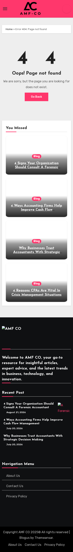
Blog (36, 156)
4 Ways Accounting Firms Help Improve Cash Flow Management (36, 210)
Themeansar (44, 538)
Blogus (24, 538)
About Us (13, 476)
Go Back (36, 96)
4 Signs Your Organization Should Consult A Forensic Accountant (36, 167)
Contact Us (14, 486)
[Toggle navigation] (5, 8)
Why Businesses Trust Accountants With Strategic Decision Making (36, 252)
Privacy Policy (16, 496)
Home (9, 29)
